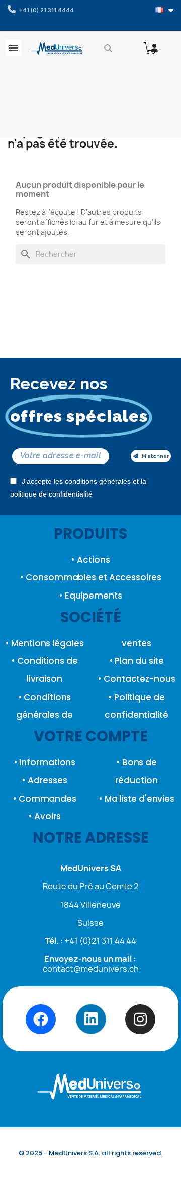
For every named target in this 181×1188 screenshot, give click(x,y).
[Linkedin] (90, 1019)
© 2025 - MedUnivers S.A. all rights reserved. (90, 1153)
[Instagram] (140, 1019)
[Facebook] (41, 1019)
